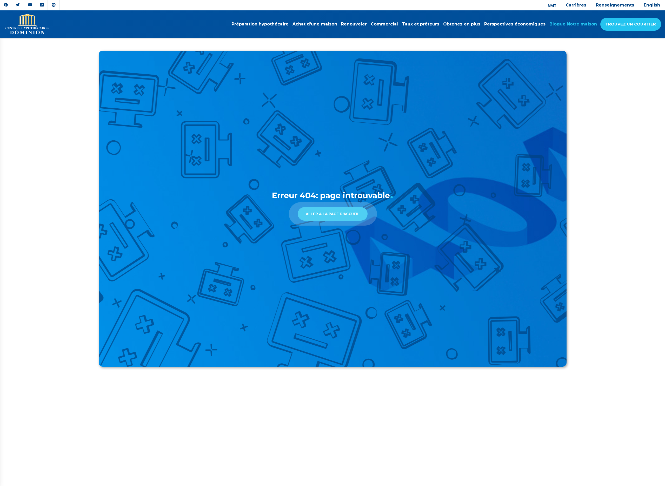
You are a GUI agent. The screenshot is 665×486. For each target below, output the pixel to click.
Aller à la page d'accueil (333, 214)
